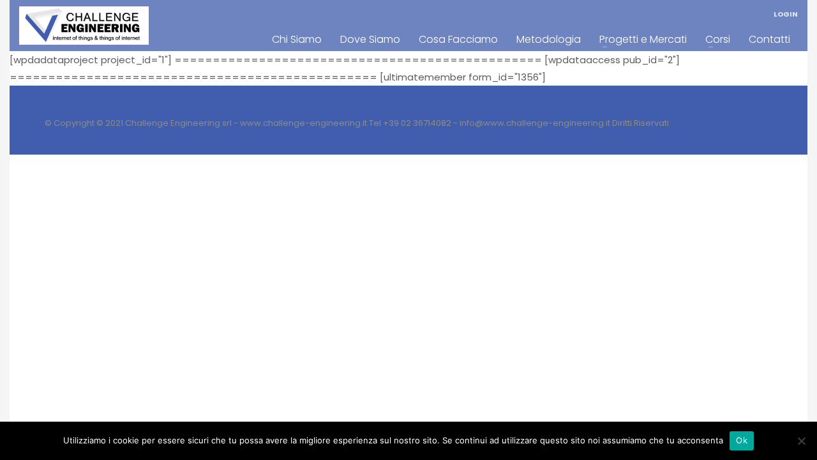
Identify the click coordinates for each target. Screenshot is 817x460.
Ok (741, 440)
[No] (801, 440)
